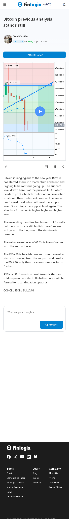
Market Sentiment (15, 487)
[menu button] (5, 5)
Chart (9, 473)
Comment (51, 325)
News (9, 492)
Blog (35, 473)
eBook (36, 478)
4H (25, 41)
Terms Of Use (55, 487)
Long (30, 41)
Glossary (37, 482)
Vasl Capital (20, 36)
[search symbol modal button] (64, 5)
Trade (34, 54)
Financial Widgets (15, 496)
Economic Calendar (16, 478)
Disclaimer (54, 482)
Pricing (52, 478)
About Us (53, 473)
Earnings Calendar (15, 482)
